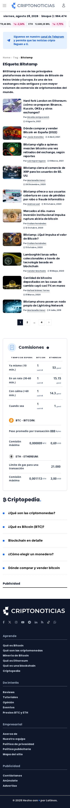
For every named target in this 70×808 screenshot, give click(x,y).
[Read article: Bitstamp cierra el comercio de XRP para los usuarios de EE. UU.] (12, 172)
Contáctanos (12, 775)
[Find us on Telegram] (29, 622)
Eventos (9, 707)
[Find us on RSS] (42, 622)
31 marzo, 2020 (33, 294)
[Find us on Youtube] (22, 622)
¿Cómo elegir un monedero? (31, 554)
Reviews (9, 692)
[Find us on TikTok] (48, 622)
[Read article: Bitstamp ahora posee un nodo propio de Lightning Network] (12, 306)
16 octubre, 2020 (52, 204)
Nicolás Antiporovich (38, 117)
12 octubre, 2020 (34, 227)
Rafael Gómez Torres (38, 290)
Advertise (10, 786)
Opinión (8, 702)
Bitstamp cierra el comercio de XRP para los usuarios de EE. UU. (44, 171)
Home (6, 57)
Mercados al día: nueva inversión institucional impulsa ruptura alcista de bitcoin (44, 214)
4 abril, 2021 (53, 137)
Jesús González (35, 137)
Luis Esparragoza (36, 161)
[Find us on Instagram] (16, 622)
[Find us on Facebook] (3, 622)
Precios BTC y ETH (15, 712)
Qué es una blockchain (19, 666)
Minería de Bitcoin (16, 655)
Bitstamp (27, 57)
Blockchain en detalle (25, 540)
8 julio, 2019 (55, 310)
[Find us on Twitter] (9, 622)
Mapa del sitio (13, 754)
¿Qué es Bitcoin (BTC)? (26, 527)
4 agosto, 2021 (33, 121)
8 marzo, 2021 (56, 161)
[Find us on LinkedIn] (36, 622)
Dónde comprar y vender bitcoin (34, 568)
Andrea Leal (33, 204)
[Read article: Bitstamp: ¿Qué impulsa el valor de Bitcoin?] (12, 239)
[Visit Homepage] (33, 5)
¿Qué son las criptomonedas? (31, 513)
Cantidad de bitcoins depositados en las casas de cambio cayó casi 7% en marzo (44, 281)
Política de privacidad (18, 744)
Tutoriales (10, 697)
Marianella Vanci (36, 180)
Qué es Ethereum (15, 661)
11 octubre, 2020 (34, 247)
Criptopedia (11, 671)
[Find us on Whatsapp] (55, 622)
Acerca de (10, 734)
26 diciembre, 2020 (35, 184)
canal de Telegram (52, 36)
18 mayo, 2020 (56, 271)
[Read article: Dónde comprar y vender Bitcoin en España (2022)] (12, 133)
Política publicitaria (17, 749)
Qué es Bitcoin (13, 645)
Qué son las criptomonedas (23, 650)
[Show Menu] (4, 5)
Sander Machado (36, 271)
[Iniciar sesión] (63, 5)
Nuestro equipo (14, 739)
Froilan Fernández (36, 223)
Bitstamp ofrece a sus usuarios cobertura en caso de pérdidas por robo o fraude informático (44, 195)
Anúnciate (10, 780)
